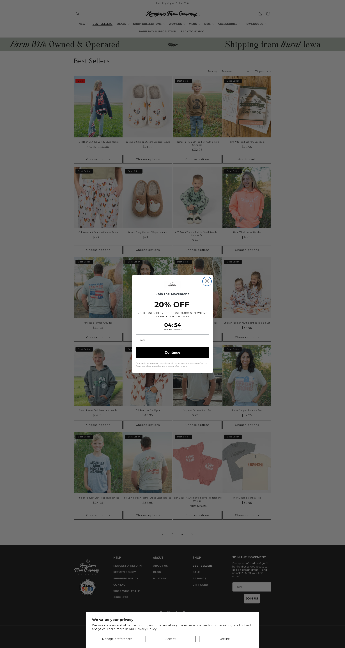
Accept (170, 639)
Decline (224, 639)
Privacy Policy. (146, 629)
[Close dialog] (207, 281)
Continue (172, 352)
